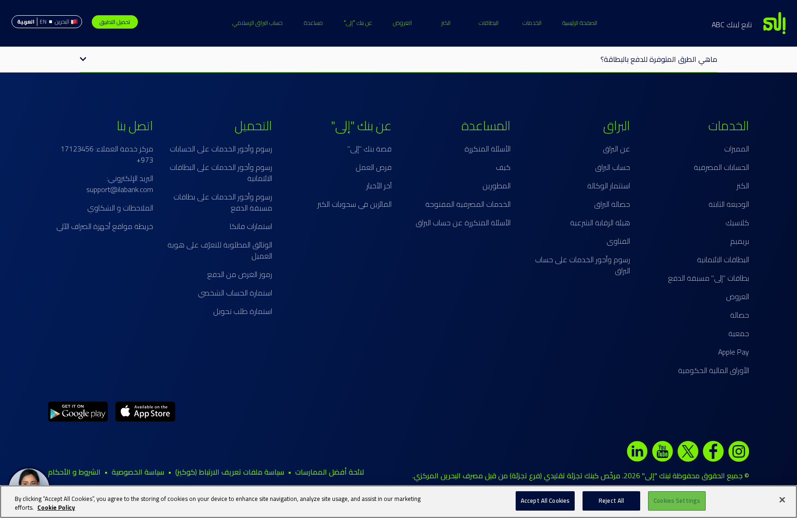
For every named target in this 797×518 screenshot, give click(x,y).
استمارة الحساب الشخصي (235, 292)
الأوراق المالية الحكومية (713, 370)
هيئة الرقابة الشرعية (600, 222)
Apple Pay (733, 351)
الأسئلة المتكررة (487, 148)
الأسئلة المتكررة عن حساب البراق (463, 222)
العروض (402, 22)
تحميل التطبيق (115, 22)
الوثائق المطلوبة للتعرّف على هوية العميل (219, 250)
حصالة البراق (612, 204)
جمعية (738, 333)
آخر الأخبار (379, 185)
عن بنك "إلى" (358, 22)
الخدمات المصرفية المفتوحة (468, 204)
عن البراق (616, 148)
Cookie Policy (56, 507)
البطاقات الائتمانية (723, 259)
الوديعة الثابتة (728, 204)
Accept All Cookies (545, 500)
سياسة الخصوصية (138, 472)
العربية (26, 21)
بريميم (739, 241)
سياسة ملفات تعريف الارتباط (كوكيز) (229, 472)
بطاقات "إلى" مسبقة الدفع (708, 277)
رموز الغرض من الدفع (239, 274)
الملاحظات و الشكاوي (120, 207)
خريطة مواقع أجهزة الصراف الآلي (104, 226)
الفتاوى (618, 241)
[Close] (782, 499)
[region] (398, 501)
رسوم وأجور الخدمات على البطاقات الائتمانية (221, 173)
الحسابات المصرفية (721, 167)
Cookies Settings (677, 500)
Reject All (611, 500)
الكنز (446, 22)
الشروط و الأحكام (74, 472)
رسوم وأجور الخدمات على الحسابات (221, 148)
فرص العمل (374, 167)
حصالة (739, 314)
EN (43, 21)
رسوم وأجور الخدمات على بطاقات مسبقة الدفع (222, 202)
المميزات (736, 148)
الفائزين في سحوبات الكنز (354, 204)
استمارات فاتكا (251, 226)
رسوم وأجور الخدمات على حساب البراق (582, 265)
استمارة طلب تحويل (242, 311)
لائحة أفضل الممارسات (329, 472)
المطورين (496, 185)
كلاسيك (737, 222)
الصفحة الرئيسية (579, 22)
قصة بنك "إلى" (369, 148)
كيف (503, 167)
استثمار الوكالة (608, 185)
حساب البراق (612, 167)
